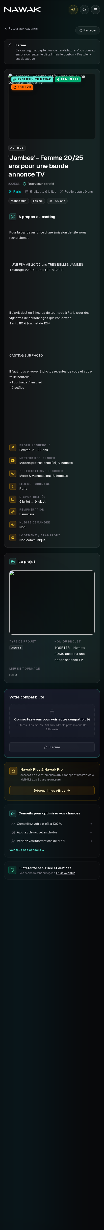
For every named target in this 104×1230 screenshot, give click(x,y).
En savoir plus (65, 873)
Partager (90, 30)
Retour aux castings (23, 29)
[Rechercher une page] (84, 9)
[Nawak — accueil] (22, 10)
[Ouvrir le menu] (95, 9)
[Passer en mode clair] (73, 9)
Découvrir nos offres (49, 791)
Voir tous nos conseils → (27, 850)
